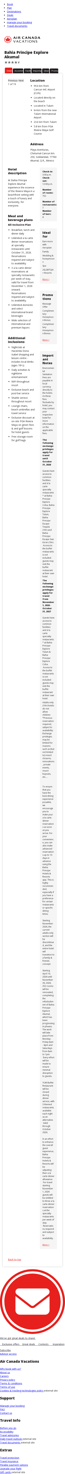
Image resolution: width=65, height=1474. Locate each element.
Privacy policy (7, 1379)
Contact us (6, 1413)
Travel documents (10, 1442)
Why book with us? (10, 1368)
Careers (4, 1376)
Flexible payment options (14, 1465)
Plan (9, 7)
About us (5, 1372)
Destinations (14, 11)
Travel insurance (9, 1461)
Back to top (14, 1259)
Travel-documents (17, 26)
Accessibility (6, 1431)
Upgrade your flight (10, 1468)
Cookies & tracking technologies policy (22, 1390)
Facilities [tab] (28, 70)
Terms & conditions (11, 1383)
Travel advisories (9, 1435)
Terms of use (7, 1387)
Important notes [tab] (37, 71)
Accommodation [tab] (19, 70)
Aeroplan (12, 18)
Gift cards (5, 1472)
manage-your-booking (19, 22)
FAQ (2, 1409)
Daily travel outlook (11, 1439)
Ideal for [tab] (46, 71)
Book (10, 4)
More (45, 279)
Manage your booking (12, 1405)
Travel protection (9, 1457)
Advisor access (8, 1353)
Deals (10, 15)
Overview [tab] (9, 70)
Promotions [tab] (54, 70)
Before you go (8, 1428)
